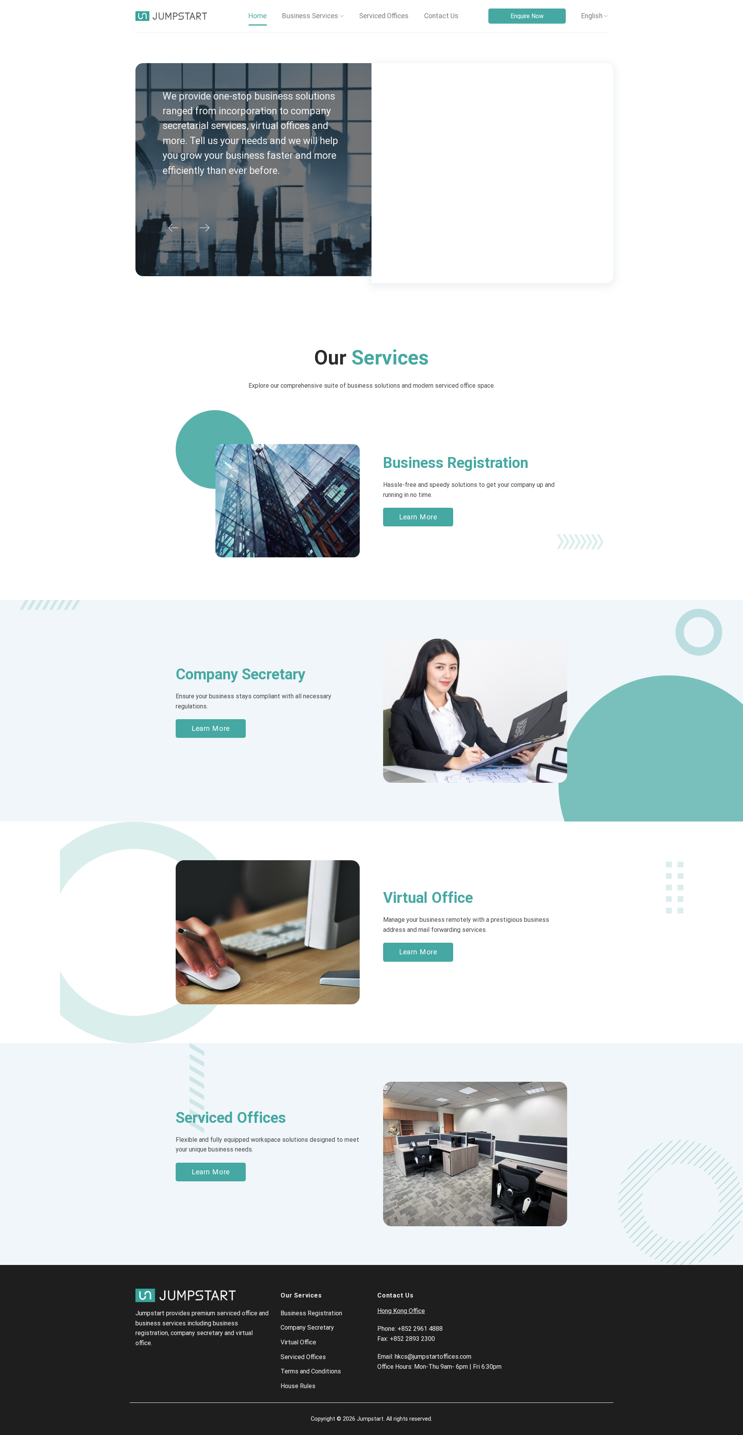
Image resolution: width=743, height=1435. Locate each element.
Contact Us (441, 16)
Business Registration (311, 1313)
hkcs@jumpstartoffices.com (433, 1356)
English (592, 16)
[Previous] (173, 227)
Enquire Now (527, 16)
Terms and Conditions (311, 1371)
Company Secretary (307, 1327)
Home (257, 16)
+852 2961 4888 (420, 1328)
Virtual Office (298, 1342)
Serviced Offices (384, 16)
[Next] (204, 227)
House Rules (298, 1386)
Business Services (310, 16)
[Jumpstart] (171, 16)
